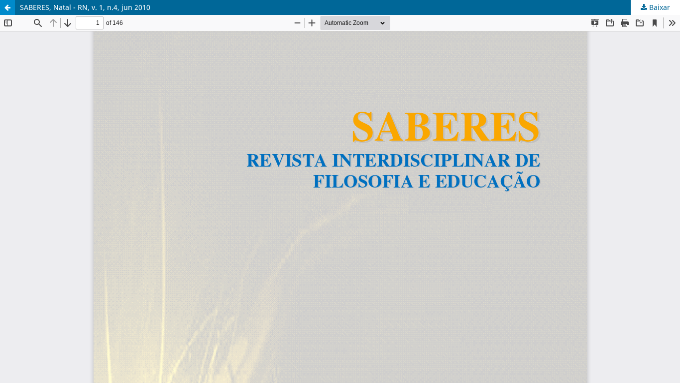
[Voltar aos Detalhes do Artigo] (7, 7)
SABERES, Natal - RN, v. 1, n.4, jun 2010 (85, 7)
